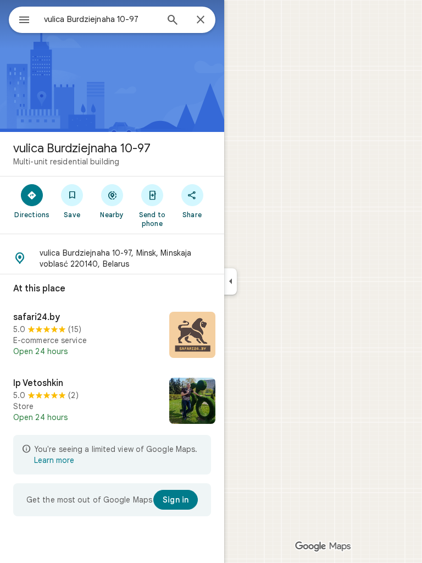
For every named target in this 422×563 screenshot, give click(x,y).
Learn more (54, 460)
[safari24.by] (112, 336)
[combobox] (100, 19)
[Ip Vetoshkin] (112, 402)
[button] (112, 258)
